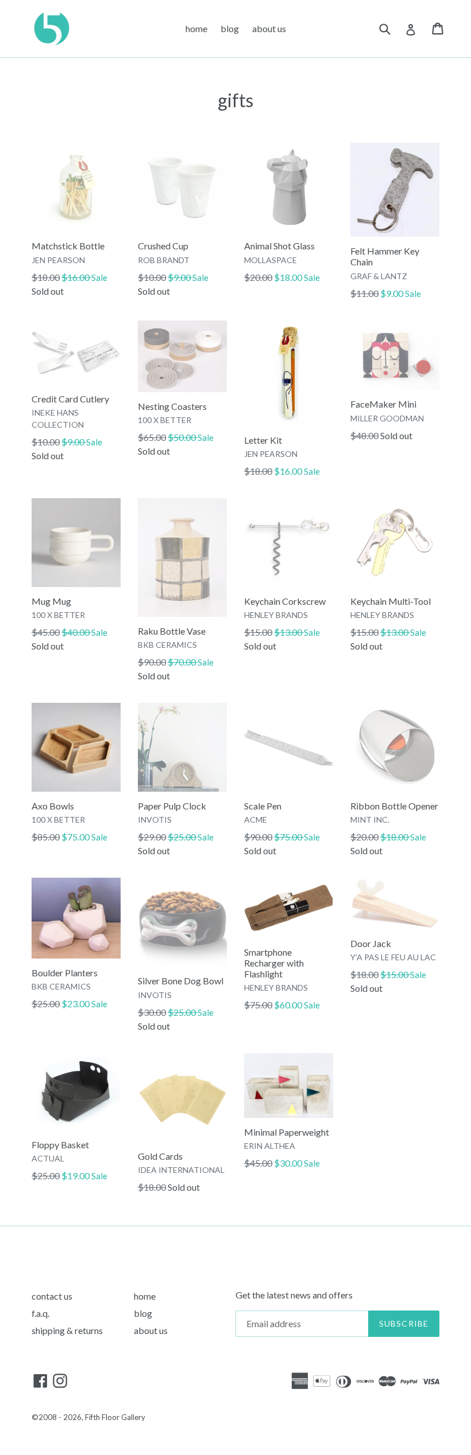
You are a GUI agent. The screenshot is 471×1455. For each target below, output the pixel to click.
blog (230, 28)
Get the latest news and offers (294, 1294)
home (196, 28)
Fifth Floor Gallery (115, 1417)
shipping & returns (67, 1330)
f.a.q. (40, 1313)
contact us (52, 1295)
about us (269, 28)
